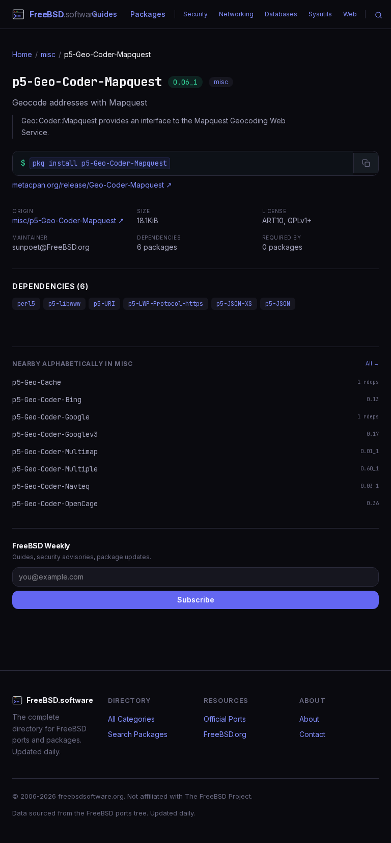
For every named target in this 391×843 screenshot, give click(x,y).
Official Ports (225, 719)
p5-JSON (277, 304)
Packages (147, 14)
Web (350, 14)
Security (195, 14)
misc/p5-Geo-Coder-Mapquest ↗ (68, 220)
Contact (312, 734)
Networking (236, 14)
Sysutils (320, 14)
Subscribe (195, 599)
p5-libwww (64, 304)
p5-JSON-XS (234, 304)
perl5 (26, 304)
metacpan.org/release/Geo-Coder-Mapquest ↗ (92, 184)
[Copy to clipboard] (365, 163)
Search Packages (137, 734)
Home (22, 54)
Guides (104, 14)
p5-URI (104, 304)
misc (48, 54)
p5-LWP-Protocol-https (165, 304)
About (309, 719)
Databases (281, 14)
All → (372, 363)
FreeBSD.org (225, 734)
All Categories (131, 719)
